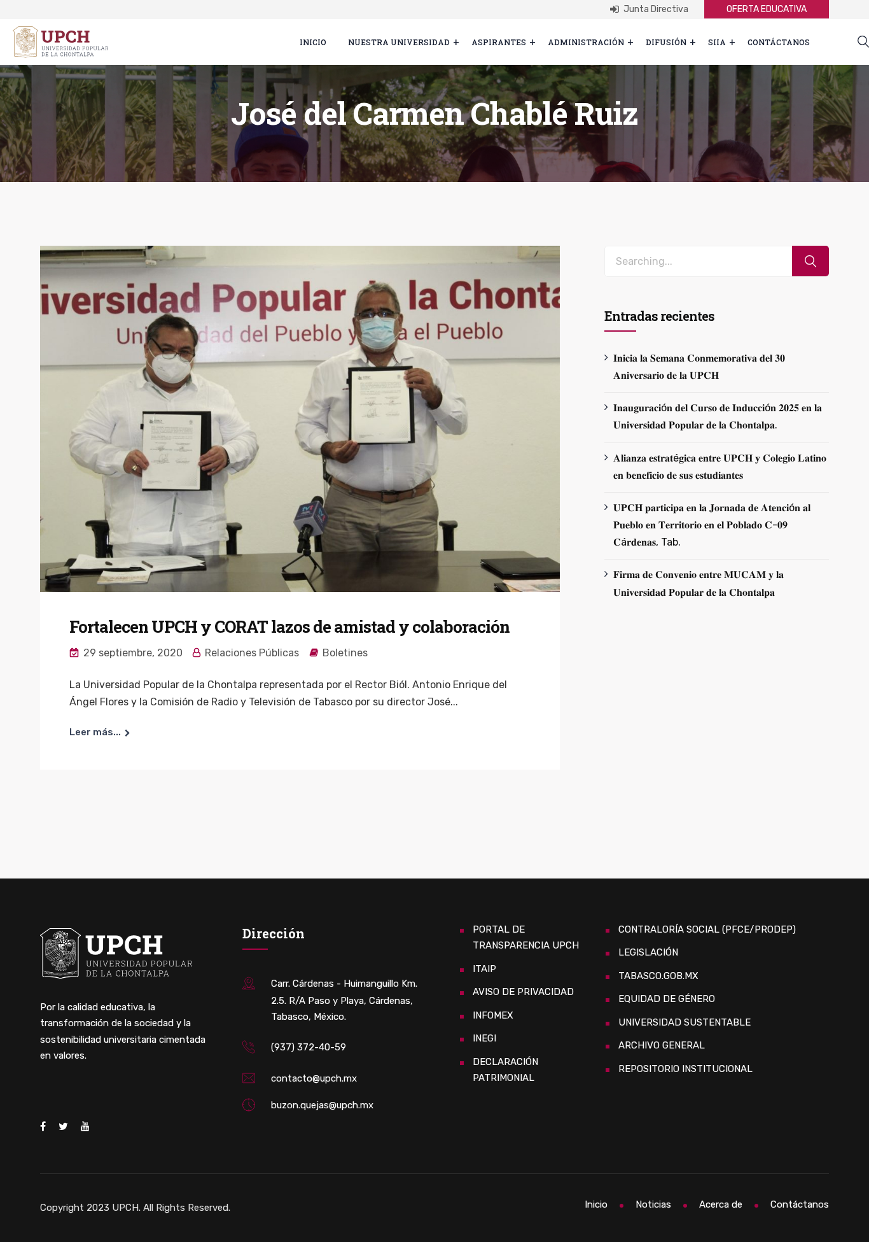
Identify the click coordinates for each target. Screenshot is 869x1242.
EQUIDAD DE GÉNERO (666, 999)
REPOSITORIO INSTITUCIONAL (685, 1069)
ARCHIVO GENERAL (661, 1045)
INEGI (484, 1038)
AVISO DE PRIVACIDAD (523, 992)
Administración (586, 42)
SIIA (717, 42)
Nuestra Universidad (399, 42)
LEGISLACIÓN (648, 952)
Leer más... (95, 732)
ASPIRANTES (498, 42)
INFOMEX (493, 1015)
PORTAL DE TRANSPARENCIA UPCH (526, 938)
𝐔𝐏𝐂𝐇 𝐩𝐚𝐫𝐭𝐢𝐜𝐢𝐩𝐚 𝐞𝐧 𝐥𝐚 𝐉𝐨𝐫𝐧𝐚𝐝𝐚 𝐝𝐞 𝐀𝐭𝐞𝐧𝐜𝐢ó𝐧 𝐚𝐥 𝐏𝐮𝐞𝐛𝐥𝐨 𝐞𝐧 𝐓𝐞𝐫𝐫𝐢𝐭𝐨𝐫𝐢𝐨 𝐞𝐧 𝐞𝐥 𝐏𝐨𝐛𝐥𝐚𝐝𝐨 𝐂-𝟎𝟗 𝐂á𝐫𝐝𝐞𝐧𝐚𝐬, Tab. (711, 525)
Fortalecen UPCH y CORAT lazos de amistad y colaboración (289, 626)
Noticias (653, 1204)
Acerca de (720, 1204)
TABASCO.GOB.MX (658, 976)
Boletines (345, 653)
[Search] (810, 261)
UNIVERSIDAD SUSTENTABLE (684, 1022)
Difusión (666, 42)
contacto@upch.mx (314, 1078)
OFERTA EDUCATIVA (766, 9)
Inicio (313, 42)
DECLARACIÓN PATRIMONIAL (505, 1070)
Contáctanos (778, 42)
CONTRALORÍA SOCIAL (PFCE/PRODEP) (707, 929)
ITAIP (484, 969)
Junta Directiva (655, 9)
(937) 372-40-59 (308, 1047)
